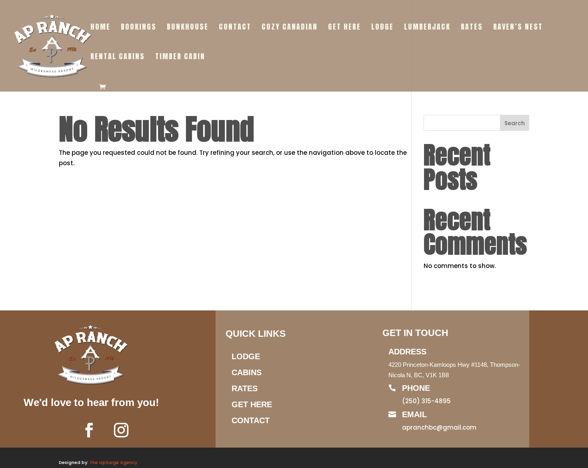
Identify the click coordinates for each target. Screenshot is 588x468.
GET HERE (344, 28)
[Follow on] (145, 430)
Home (100, 28)
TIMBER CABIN (180, 58)
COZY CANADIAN (290, 28)
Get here (252, 404)
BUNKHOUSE (187, 28)
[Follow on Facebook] (89, 430)
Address (407, 351)
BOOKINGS (138, 28)
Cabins (247, 372)
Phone (416, 388)
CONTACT (235, 28)
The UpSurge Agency (113, 462)
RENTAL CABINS (117, 58)
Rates (245, 388)
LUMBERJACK (427, 28)
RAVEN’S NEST (518, 28)
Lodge (246, 356)
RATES (472, 28)
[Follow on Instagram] (121, 430)
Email (414, 414)
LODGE (382, 28)
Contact (251, 420)
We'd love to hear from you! (91, 402)
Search (514, 123)
